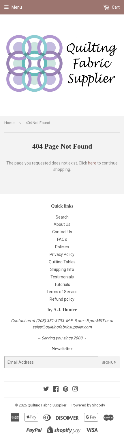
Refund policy (62, 299)
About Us (62, 224)
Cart (115, 7)
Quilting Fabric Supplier (47, 405)
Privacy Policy (62, 254)
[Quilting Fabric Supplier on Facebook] (56, 389)
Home (9, 123)
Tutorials (62, 284)
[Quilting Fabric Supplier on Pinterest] (66, 389)
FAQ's (62, 239)
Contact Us (62, 232)
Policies (62, 247)
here (92, 163)
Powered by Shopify (88, 405)
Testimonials (62, 277)
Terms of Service (62, 291)
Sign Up (109, 362)
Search (62, 217)
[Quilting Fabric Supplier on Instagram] (75, 389)
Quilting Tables (62, 262)
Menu (17, 7)
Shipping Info (62, 269)
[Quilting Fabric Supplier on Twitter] (46, 389)
